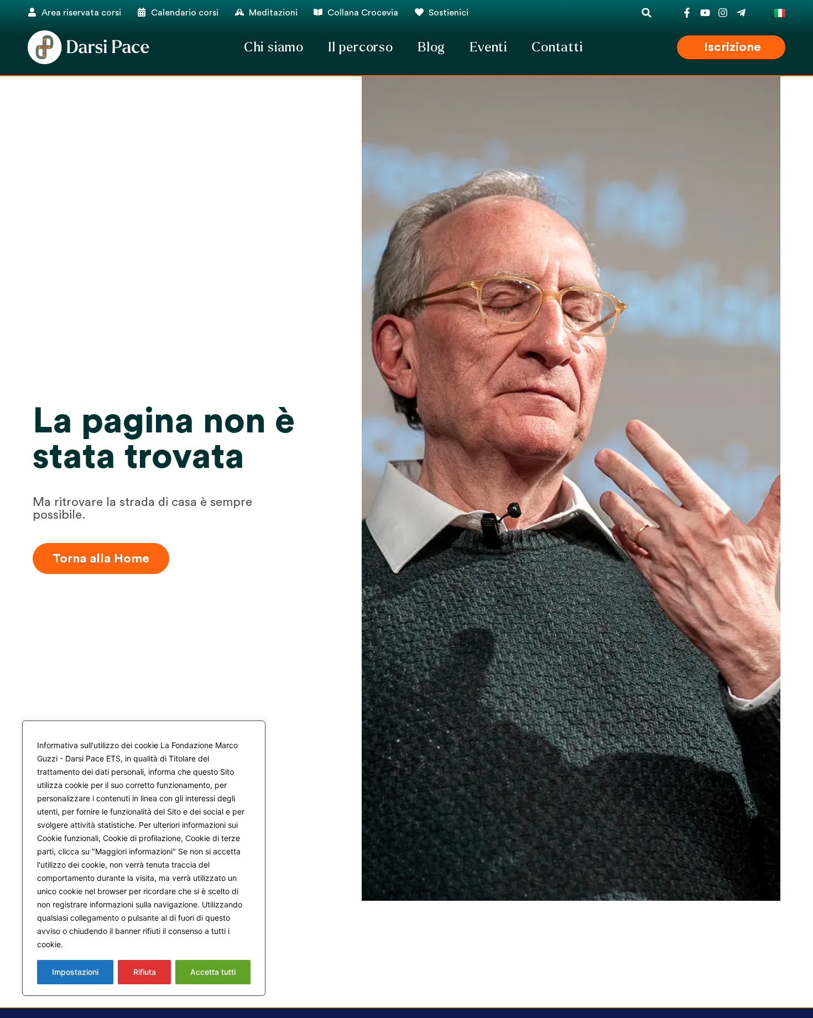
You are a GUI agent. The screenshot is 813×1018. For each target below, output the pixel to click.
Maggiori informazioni (106, 944)
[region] (143, 858)
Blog (431, 47)
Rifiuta (144, 972)
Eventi (488, 47)
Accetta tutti (213, 972)
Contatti (556, 47)
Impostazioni (75, 972)
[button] (646, 12)
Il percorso (360, 47)
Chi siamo (274, 47)
